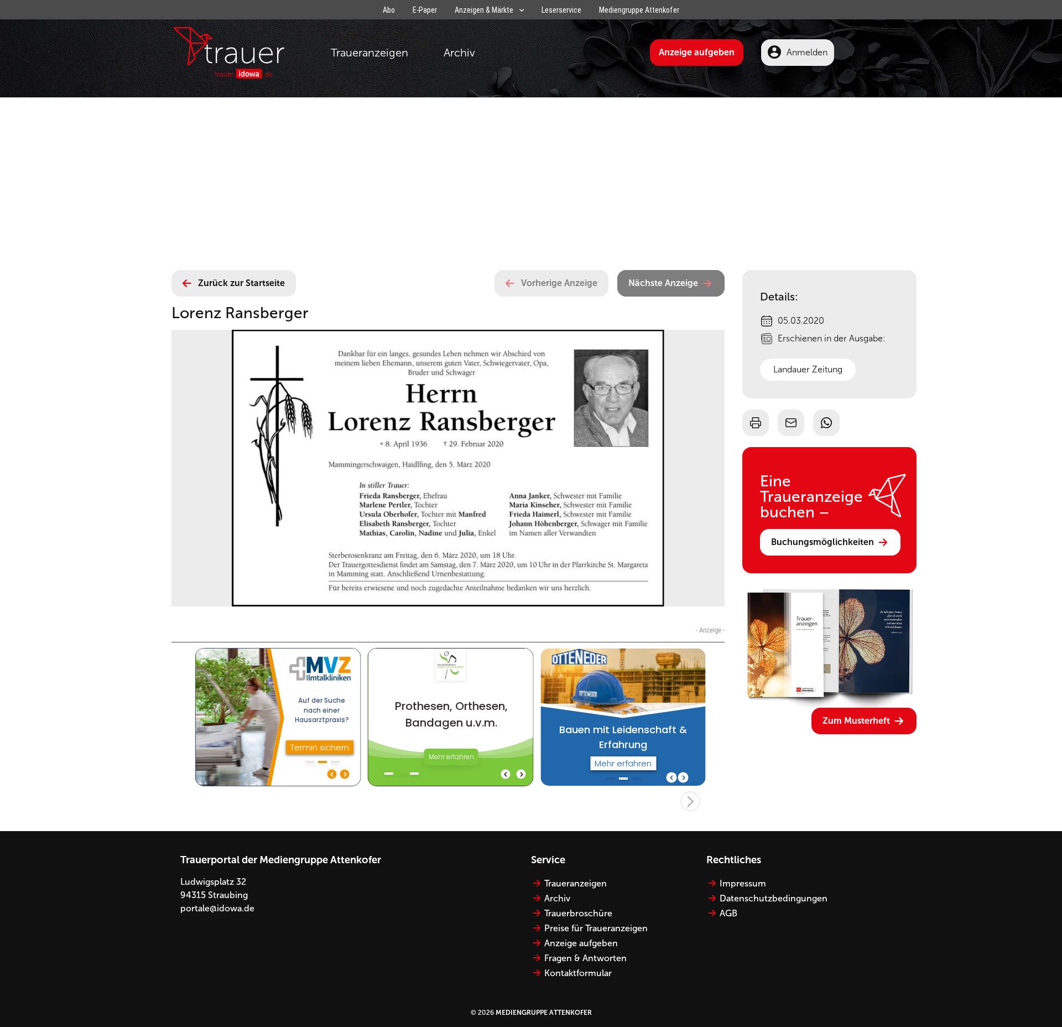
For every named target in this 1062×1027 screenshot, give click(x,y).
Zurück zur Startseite (241, 283)
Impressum (743, 883)
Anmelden (807, 52)
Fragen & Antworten (585, 958)
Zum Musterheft (856, 720)
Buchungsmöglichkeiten (822, 542)
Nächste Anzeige (663, 283)
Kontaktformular (578, 973)
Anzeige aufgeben (697, 52)
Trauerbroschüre (578, 913)
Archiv (459, 52)
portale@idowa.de (217, 908)
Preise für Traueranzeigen (596, 928)
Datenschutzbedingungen (773, 898)
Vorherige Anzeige (559, 283)
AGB (728, 913)
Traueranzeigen (369, 52)
